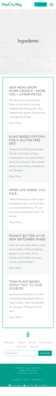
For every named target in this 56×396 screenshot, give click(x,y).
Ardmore (26, 379)
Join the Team (45, 342)
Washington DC (37, 379)
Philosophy (9, 342)
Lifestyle (21, 342)
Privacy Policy (33, 373)
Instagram (16, 385)
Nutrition (34, 347)
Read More (15, 123)
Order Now (41, 4)
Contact (32, 342)
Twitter (30, 385)
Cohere (33, 370)
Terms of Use (21, 373)
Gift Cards (22, 347)
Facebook (42, 385)
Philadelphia (17, 379)
